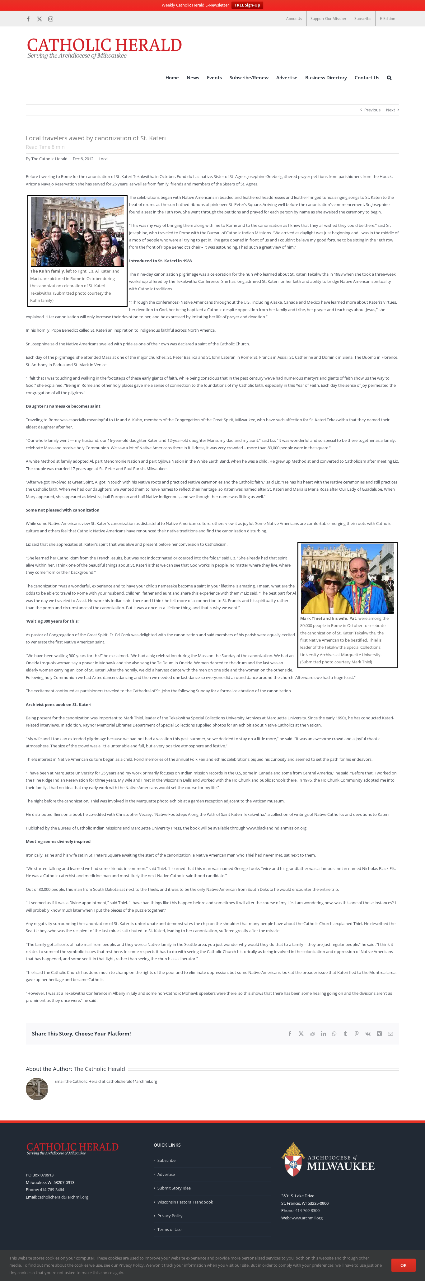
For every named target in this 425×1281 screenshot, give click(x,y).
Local (103, 158)
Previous (372, 110)
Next (390, 110)
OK (403, 1265)
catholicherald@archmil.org (63, 1197)
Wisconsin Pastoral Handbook (185, 1202)
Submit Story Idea (174, 1188)
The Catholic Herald (49, 158)
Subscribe (166, 1160)
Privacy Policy (170, 1215)
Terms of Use (169, 1229)
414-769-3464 (52, 1189)
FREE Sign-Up (247, 5)
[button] (389, 77)
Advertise (166, 1174)
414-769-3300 (307, 1210)
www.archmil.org (307, 1218)
